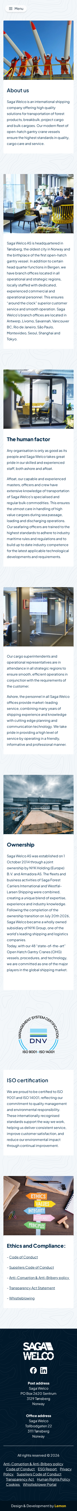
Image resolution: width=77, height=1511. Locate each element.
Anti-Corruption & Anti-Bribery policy (39, 1277)
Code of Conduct (23, 1257)
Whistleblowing (22, 1298)
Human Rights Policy (53, 1479)
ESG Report (47, 1469)
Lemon (60, 1506)
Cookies (13, 1484)
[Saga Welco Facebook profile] (33, 1370)
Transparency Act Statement (32, 1288)
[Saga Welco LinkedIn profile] (43, 1370)
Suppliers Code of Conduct (31, 1267)
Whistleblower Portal (39, 1484)
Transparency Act (20, 1479)
